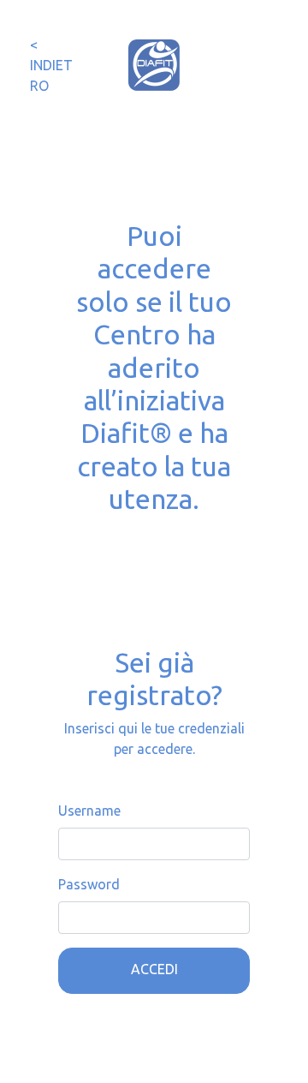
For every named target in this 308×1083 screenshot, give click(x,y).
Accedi (154, 969)
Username (89, 810)
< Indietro (51, 65)
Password (89, 884)
